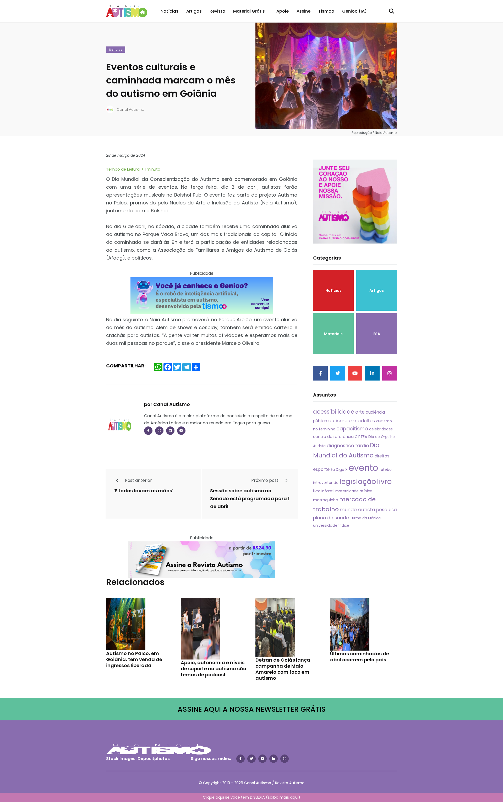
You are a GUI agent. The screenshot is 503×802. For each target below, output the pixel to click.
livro (384, 481)
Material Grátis (249, 11)
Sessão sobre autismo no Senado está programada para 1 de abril (249, 499)
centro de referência (333, 436)
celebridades (381, 429)
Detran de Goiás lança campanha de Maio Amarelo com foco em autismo (282, 669)
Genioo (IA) (354, 11)
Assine (303, 11)
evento (363, 468)
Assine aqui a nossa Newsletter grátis (252, 709)
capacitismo (352, 428)
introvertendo (325, 482)
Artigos (194, 11)
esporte (321, 469)
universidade (325, 525)
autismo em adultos (351, 420)
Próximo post (265, 480)
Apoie (282, 11)
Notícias (169, 11)
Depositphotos (154, 759)
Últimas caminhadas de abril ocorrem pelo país (359, 656)
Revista (217, 11)
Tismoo (326, 11)
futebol (385, 469)
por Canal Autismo (167, 404)
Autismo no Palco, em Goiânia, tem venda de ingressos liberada (134, 659)
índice (343, 525)
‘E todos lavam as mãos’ (143, 491)
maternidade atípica (353, 491)
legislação (358, 481)
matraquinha (325, 500)
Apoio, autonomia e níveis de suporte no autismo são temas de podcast (213, 668)
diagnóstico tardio (348, 445)
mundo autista (357, 509)
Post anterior (138, 480)
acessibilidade (333, 412)
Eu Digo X (339, 469)
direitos (382, 456)
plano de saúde (331, 518)
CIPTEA (361, 436)
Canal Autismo (130, 109)
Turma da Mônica (365, 518)
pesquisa (386, 509)
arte (360, 412)
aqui (294, 797)
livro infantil (323, 491)
